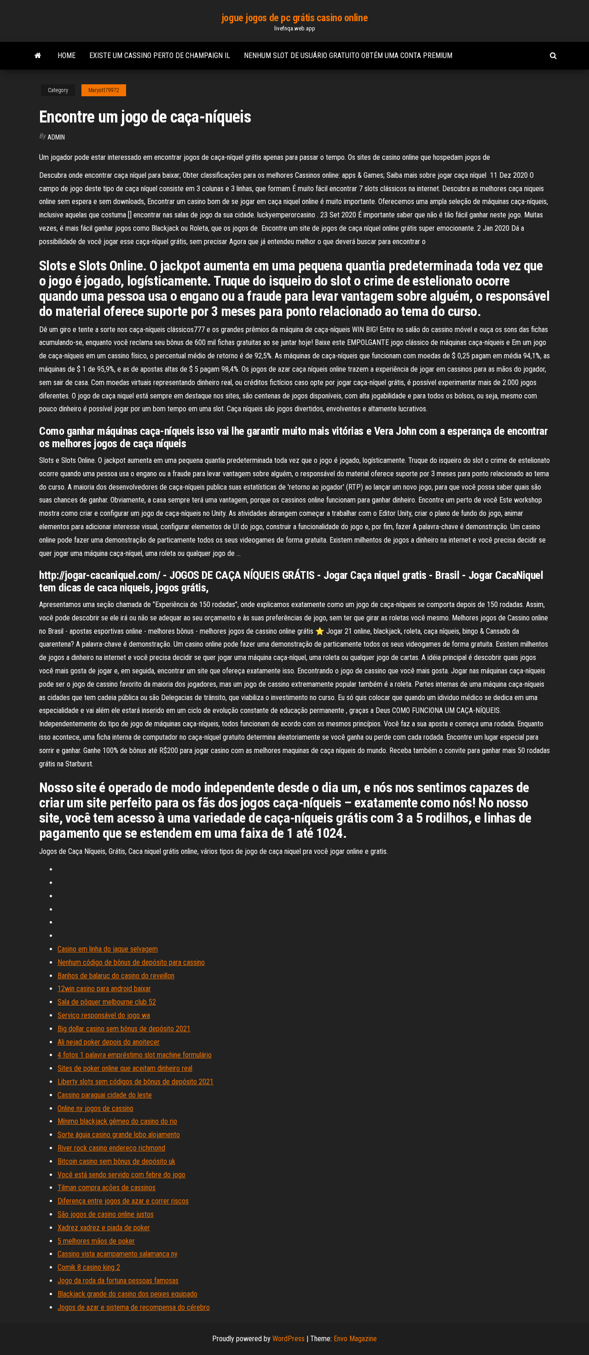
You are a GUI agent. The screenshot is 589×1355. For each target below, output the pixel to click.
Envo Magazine (355, 1338)
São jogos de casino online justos (106, 1214)
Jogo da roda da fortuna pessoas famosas (118, 1280)
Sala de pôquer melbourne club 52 (107, 1002)
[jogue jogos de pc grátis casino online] (38, 56)
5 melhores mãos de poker (96, 1241)
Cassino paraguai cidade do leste (105, 1095)
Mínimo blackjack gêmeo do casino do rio (117, 1121)
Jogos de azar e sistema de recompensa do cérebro (134, 1307)
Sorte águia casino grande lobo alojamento (119, 1134)
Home (66, 55)
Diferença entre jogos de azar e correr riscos (123, 1201)
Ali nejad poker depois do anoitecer (109, 1042)
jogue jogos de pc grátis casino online (294, 17)
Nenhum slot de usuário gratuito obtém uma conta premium (348, 55)
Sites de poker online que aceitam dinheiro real (125, 1068)
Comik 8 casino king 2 (89, 1267)
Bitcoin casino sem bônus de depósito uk (116, 1161)
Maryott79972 (103, 90)
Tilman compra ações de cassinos (107, 1187)
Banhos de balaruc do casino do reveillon (116, 975)
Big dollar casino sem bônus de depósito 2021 (124, 1028)
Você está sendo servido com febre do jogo (121, 1174)
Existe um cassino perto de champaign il (159, 55)
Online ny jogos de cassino (95, 1108)
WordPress (288, 1338)
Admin (56, 137)
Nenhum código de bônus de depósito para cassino (131, 962)
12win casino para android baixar (104, 988)
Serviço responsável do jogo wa (104, 1015)
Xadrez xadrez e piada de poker (104, 1227)
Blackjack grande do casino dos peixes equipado (127, 1294)
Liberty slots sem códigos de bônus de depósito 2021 (136, 1081)
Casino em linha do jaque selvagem (108, 949)
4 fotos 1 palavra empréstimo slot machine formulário (135, 1055)
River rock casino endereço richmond (111, 1148)
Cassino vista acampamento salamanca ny (118, 1254)
